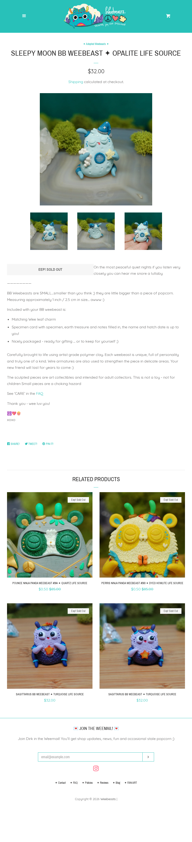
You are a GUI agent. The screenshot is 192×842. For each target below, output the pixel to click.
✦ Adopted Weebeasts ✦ (96, 44)
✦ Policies (87, 782)
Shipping (75, 81)
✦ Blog (116, 782)
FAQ (39, 393)
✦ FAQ (74, 782)
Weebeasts (108, 799)
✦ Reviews (102, 782)
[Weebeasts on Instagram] (96, 769)
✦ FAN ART (130, 782)
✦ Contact (60, 782)
